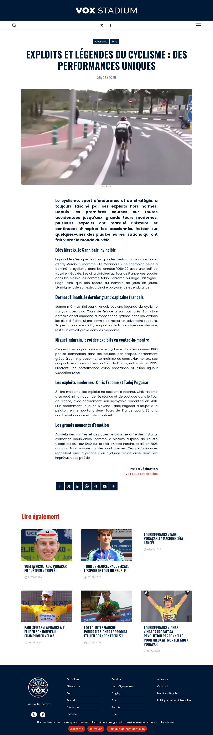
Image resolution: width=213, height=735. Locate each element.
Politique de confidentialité (174, 700)
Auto (69, 693)
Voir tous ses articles (141, 473)
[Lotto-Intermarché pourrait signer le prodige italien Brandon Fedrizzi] (106, 607)
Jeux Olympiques (123, 686)
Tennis (116, 707)
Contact (162, 686)
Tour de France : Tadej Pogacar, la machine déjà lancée (163, 538)
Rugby (116, 693)
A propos (162, 679)
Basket (71, 700)
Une (114, 41)
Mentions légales (168, 693)
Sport (115, 700)
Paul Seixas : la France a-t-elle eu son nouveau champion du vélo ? (45, 631)
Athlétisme (73, 686)
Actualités (73, 679)
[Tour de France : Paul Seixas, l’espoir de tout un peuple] (106, 545)
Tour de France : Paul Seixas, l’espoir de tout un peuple (106, 568)
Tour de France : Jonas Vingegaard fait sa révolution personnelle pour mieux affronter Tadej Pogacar (166, 636)
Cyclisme (101, 41)
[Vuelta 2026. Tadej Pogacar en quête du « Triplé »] (46, 545)
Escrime (72, 714)
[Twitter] (102, 26)
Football (117, 679)
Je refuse (95, 728)
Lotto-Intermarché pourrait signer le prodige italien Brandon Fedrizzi (106, 631)
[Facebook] (110, 26)
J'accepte (76, 728)
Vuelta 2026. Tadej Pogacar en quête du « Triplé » (45, 568)
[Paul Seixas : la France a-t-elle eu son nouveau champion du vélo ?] (46, 607)
